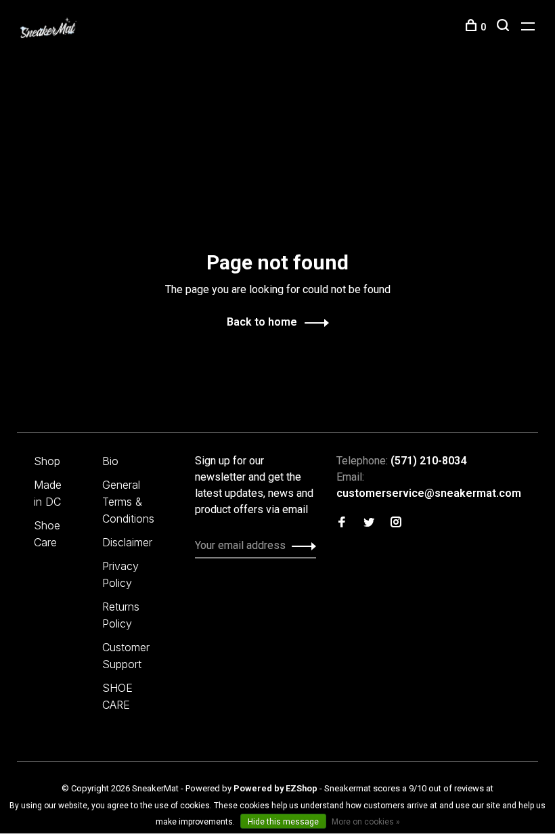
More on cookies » (366, 822)
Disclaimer (127, 542)
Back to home (262, 321)
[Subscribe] (300, 546)
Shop (47, 461)
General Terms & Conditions (128, 501)
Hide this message (283, 822)
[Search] (504, 27)
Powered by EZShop (275, 788)
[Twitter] (368, 523)
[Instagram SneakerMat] (396, 523)
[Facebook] (341, 523)
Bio (110, 461)
